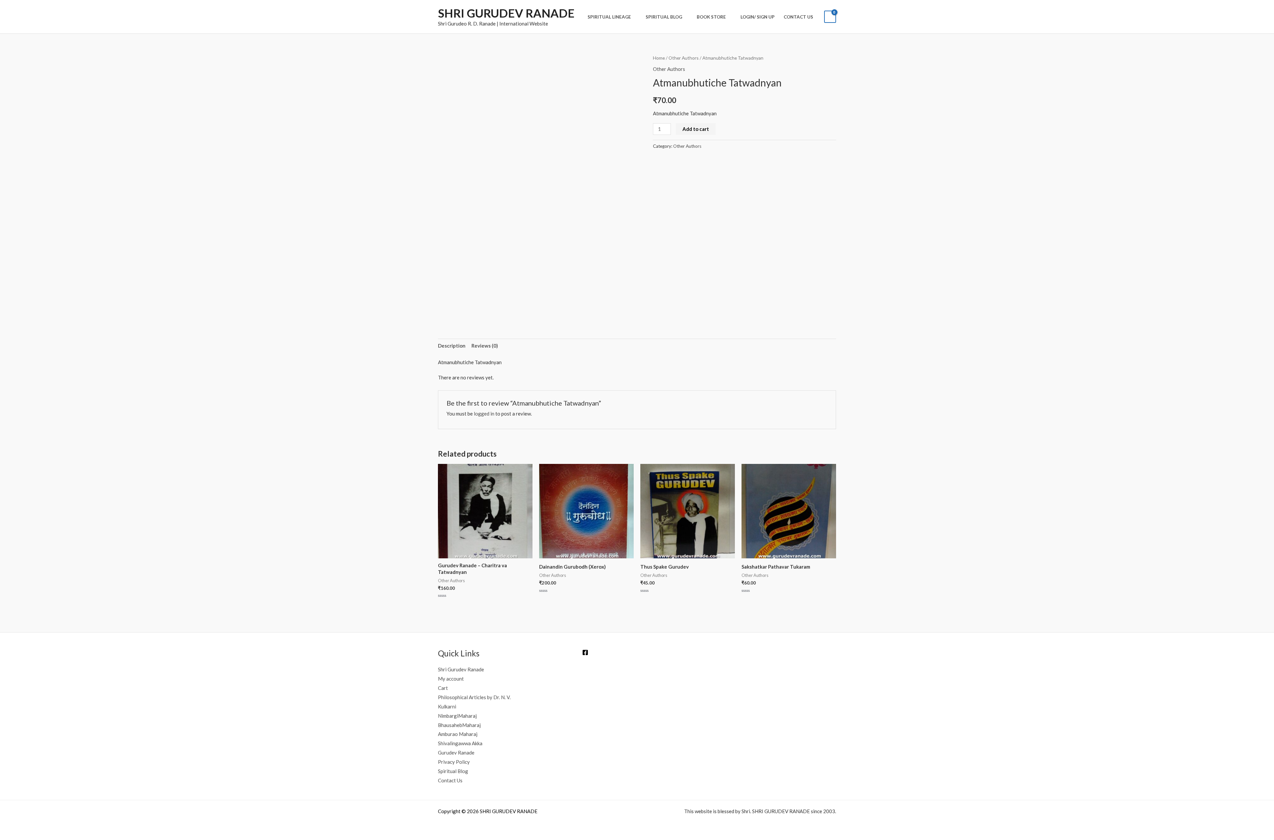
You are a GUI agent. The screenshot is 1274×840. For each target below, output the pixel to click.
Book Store (711, 17)
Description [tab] (451, 346)
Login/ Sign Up (758, 17)
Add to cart (695, 129)
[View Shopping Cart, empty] (830, 17)
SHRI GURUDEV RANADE (506, 13)
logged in (484, 414)
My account (451, 679)
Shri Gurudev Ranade (461, 669)
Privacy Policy (454, 762)
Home (659, 58)
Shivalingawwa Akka (460, 743)
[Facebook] (585, 652)
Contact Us (798, 17)
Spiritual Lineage (609, 17)
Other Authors (684, 58)
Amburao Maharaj (457, 734)
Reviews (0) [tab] (484, 346)
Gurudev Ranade (456, 753)
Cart (443, 688)
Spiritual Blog (664, 17)
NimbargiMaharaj (457, 716)
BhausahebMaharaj (459, 725)
